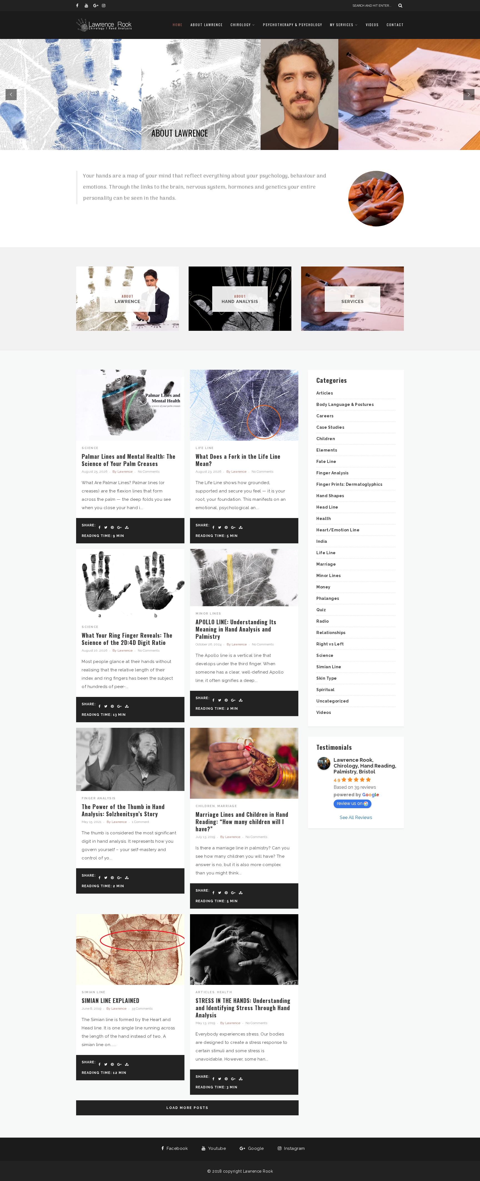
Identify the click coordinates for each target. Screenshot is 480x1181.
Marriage (227, 806)
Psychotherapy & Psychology (292, 24)
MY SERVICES (342, 24)
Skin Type (326, 678)
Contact (395, 24)
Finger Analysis (99, 798)
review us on (349, 803)
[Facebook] (80, 5)
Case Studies (330, 427)
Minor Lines (208, 613)
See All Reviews (356, 817)
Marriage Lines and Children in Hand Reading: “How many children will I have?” (242, 821)
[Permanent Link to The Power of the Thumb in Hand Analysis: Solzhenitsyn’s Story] (130, 789)
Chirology (241, 24)
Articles (205, 992)
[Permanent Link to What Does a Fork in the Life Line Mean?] (244, 439)
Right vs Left (330, 644)
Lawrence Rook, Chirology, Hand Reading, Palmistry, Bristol (365, 766)
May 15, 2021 (91, 822)
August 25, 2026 (94, 472)
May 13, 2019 (205, 1023)
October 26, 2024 (208, 644)
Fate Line (326, 461)
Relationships (331, 632)
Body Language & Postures (345, 404)
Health (224, 992)
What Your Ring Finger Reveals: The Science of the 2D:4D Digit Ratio (127, 639)
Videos (372, 24)
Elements (326, 450)
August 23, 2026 (208, 472)
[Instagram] (106, 5)
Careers (325, 416)
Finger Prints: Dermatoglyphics (349, 484)
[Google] (97, 5)
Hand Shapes (330, 496)
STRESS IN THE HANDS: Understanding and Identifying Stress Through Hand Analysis (243, 1007)
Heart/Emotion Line (337, 530)
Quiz (321, 610)
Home (177, 24)
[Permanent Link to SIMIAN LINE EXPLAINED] (130, 983)
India (321, 541)
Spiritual (325, 689)
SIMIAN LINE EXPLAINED (110, 1000)
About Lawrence (207, 24)
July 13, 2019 (205, 837)
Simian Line (94, 992)
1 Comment (140, 822)
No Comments (148, 472)
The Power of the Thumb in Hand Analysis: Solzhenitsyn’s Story (123, 810)
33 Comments (142, 1008)
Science (90, 448)
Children (205, 806)
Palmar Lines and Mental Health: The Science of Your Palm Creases (129, 460)
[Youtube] (89, 5)
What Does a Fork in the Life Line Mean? (238, 460)
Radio (322, 621)
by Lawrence (122, 472)
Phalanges (327, 598)
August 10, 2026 (94, 650)
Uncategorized (332, 701)
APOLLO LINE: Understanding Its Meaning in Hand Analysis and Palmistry (236, 629)
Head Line (327, 507)
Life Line (205, 448)
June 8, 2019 (91, 1008)
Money (323, 587)
